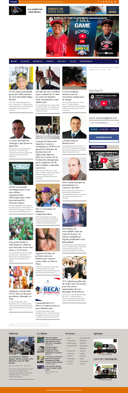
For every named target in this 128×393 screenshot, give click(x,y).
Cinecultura (71, 341)
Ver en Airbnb (93, 67)
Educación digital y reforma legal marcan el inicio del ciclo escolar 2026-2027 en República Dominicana (42, 2)
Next (40, 325)
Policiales (70, 354)
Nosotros (61, 61)
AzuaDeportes (85, 338)
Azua (69, 338)
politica (82, 354)
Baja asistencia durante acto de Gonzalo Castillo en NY (53, 368)
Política (73, 61)
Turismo (70, 364)
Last (46, 325)
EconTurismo (71, 343)
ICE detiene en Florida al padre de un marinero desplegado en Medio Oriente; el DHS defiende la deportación (53, 360)
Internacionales (86, 61)
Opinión (82, 351)
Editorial (83, 343)
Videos (82, 364)
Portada (83, 356)
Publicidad (71, 359)
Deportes (83, 341)
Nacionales (37, 61)
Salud (82, 359)
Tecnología (84, 361)
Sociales (70, 361)
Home (14, 61)
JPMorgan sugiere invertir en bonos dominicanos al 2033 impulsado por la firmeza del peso (53, 350)
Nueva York (71, 351)
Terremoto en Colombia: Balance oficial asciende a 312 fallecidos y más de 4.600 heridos (21, 360)
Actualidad (24, 61)
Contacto (50, 61)
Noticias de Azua (64, 390)
